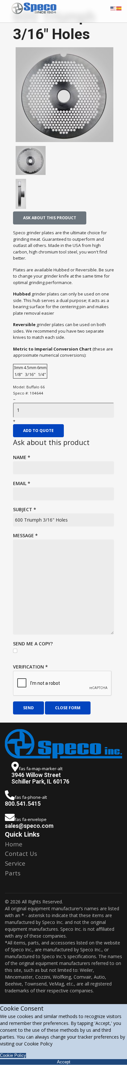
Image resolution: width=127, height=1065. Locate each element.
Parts (13, 873)
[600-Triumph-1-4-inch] (64, 94)
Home (13, 844)
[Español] (119, 8)
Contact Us (21, 853)
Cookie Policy (13, 1055)
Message (25, 535)
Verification (30, 667)
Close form (67, 708)
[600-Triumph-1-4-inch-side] (30, 194)
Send (28, 708)
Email (21, 483)
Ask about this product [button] (49, 218)
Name (21, 457)
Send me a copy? (33, 643)
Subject (24, 509)
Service (15, 863)
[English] (113, 8)
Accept (63, 1061)
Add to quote (38, 430)
